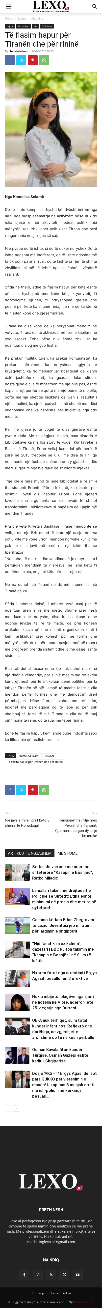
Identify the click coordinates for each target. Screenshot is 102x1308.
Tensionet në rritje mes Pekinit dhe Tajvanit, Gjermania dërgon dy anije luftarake (76, 828)
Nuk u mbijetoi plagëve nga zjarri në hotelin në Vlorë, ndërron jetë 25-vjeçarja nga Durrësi (63, 1002)
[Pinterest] (33, 60)
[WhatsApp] (44, 60)
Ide (35, 26)
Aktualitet (37, 18)
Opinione (47, 26)
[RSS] (51, 1275)
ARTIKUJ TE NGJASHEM (29, 853)
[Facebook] (10, 60)
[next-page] (16, 1109)
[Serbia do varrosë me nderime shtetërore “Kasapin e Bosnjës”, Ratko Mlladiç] (17, 872)
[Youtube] (78, 1275)
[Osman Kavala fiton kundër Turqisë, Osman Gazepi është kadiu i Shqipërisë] (17, 1055)
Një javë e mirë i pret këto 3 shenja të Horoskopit (27, 823)
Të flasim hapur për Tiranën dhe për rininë (35, 762)
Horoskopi (37, 1293)
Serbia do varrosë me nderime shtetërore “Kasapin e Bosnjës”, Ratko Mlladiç (62, 872)
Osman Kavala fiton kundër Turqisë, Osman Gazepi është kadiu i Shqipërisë (60, 1055)
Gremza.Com (85, 1302)
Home (9, 18)
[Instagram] (38, 1275)
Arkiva (67, 1293)
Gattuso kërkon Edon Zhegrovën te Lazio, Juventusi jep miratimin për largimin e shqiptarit (63, 925)
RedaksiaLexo (18, 51)
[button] (8, 6)
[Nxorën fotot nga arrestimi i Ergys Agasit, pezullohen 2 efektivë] (17, 978)
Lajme (22, 18)
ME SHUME (67, 853)
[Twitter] (21, 60)
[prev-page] (8, 1109)
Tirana (53, 1293)
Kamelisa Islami (29, 756)
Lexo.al (49, 756)
